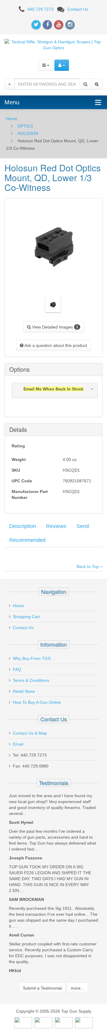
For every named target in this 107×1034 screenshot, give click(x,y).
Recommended (27, 540)
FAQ (17, 669)
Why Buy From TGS (32, 658)
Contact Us (77, 9)
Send (82, 526)
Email (18, 744)
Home (11, 118)
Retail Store (24, 691)
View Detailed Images (54, 327)
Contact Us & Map (30, 733)
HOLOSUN (28, 133)
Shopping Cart (26, 616)
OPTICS (25, 126)
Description (22, 526)
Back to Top (88, 566)
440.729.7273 (40, 9)
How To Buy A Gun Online (37, 702)
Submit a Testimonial (42, 988)
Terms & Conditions (31, 680)
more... (77, 988)
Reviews (56, 526)
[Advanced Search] (97, 84)
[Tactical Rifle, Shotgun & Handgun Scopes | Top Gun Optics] (53, 44)
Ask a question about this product (55, 345)
